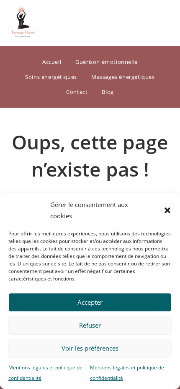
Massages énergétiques (123, 77)
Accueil (51, 62)
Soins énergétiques (51, 77)
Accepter (90, 302)
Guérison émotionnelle (106, 62)
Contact (76, 92)
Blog (107, 92)
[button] (167, 210)
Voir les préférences (90, 348)
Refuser (90, 325)
